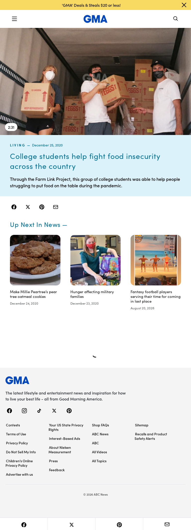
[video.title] (95, 81)
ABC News (100, 433)
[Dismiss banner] (184, 5)
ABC (95, 442)
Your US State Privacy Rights (65, 427)
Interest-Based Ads (64, 438)
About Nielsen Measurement (59, 449)
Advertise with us (19, 474)
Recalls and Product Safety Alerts (151, 436)
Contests (13, 424)
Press (53, 460)
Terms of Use (16, 433)
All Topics (99, 460)
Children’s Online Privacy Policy (19, 463)
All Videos (99, 451)
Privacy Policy (17, 442)
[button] (14, 18)
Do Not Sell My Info (21, 451)
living (18, 144)
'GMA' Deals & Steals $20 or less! (91, 5)
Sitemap (141, 424)
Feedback (57, 469)
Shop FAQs (100, 424)
